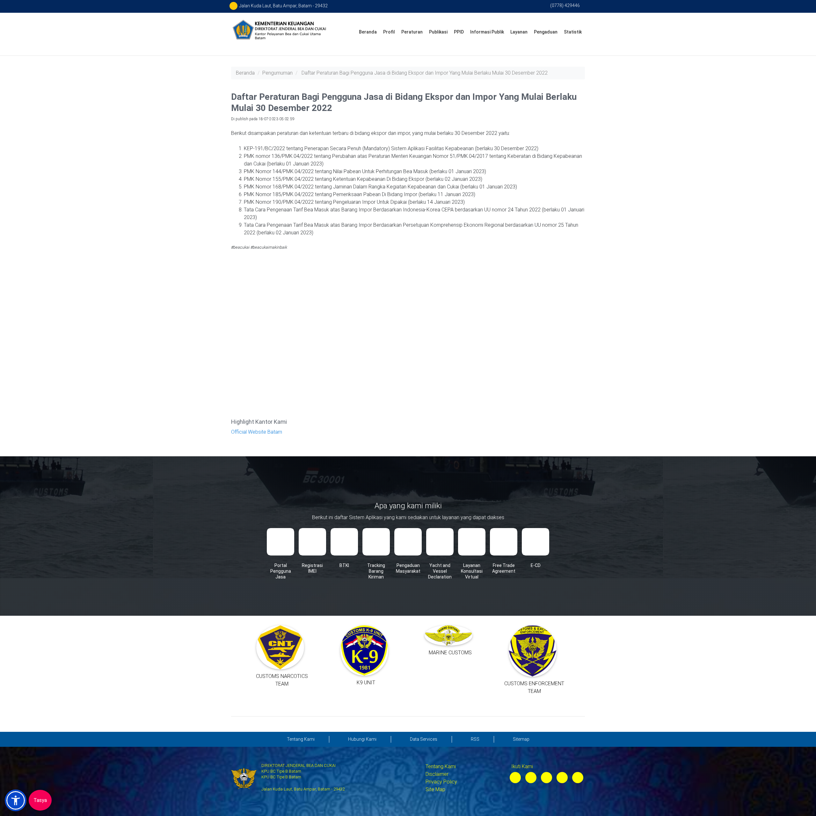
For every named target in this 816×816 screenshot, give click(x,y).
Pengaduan (545, 31)
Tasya (40, 800)
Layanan (519, 31)
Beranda (368, 31)
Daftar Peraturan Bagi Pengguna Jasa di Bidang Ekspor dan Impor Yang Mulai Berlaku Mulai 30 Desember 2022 (425, 73)
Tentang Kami (441, 766)
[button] (15, 800)
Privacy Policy (441, 782)
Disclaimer (437, 774)
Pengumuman (277, 73)
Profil (389, 31)
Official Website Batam (256, 432)
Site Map (435, 789)
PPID (459, 31)
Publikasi (438, 31)
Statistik (573, 31)
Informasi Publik (487, 31)
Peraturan (412, 31)
